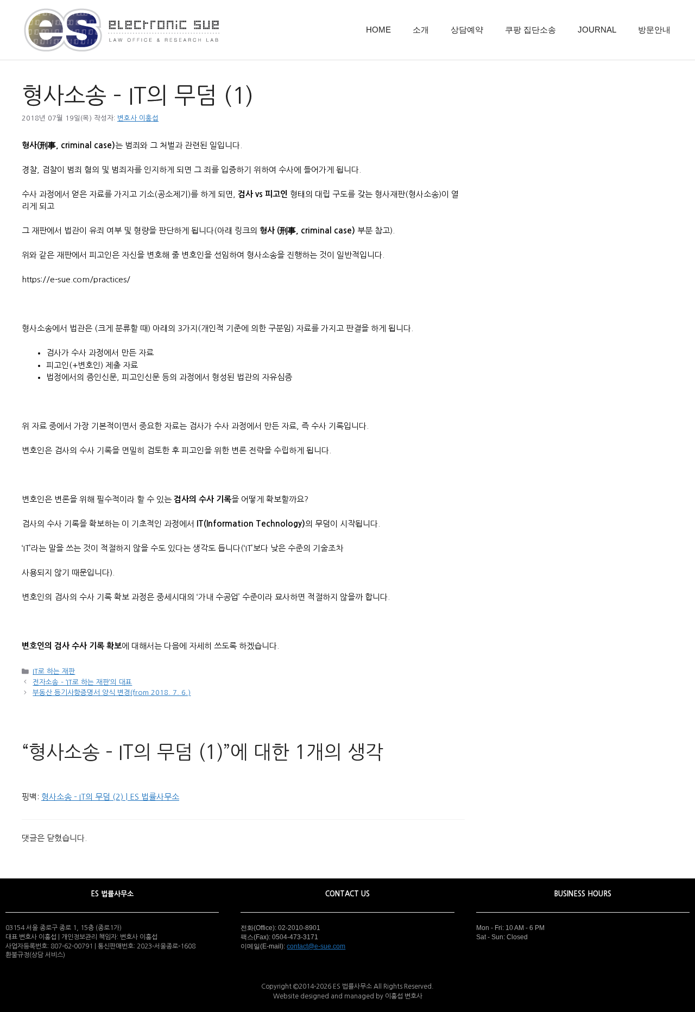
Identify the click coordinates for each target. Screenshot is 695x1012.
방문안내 (654, 29)
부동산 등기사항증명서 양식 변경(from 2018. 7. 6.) (112, 692)
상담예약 (467, 29)
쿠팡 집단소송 (530, 29)
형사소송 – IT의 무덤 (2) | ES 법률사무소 (110, 797)
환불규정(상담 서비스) (35, 955)
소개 (421, 29)
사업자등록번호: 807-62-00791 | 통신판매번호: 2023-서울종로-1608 (100, 946)
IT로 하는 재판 (54, 671)
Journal (597, 29)
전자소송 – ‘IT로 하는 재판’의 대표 (82, 682)
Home (378, 29)
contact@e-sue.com (316, 946)
